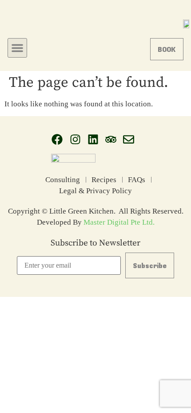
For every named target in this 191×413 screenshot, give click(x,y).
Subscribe (150, 265)
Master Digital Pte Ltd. (119, 222)
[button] (17, 48)
